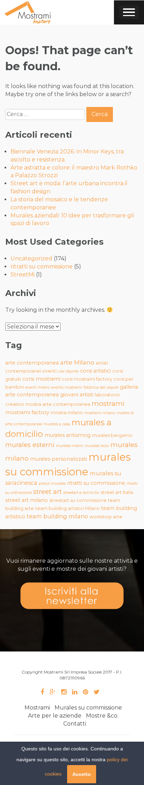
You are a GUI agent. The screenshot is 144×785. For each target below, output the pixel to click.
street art (47, 492)
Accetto (81, 774)
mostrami (108, 403)
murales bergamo (112, 435)
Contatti (74, 723)
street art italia (117, 492)
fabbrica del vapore (101, 387)
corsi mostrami (41, 379)
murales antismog (67, 435)
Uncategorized (31, 258)
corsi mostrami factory (87, 379)
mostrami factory (27, 412)
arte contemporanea (32, 363)
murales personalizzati (58, 459)
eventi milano (37, 387)
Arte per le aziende (54, 715)
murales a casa (56, 424)
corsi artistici (95, 371)
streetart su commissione (78, 500)
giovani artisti (76, 394)
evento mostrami (66, 387)
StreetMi (22, 274)
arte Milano (77, 362)
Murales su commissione (88, 707)
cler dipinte (68, 371)
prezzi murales (52, 483)
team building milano (57, 516)
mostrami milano (99, 413)
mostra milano (67, 412)
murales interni (70, 446)
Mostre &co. (102, 715)
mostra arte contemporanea (58, 404)
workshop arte (105, 516)
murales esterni (30, 445)
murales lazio (97, 446)
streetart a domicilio (81, 492)
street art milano (26, 500)
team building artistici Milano (67, 508)
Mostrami (37, 707)
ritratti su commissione (41, 266)
